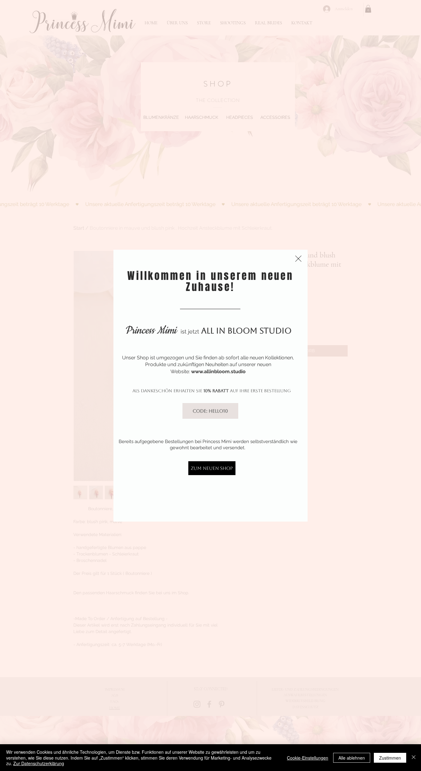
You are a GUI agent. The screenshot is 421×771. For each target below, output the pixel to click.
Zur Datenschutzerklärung (38, 763)
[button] (298, 259)
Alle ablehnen (351, 758)
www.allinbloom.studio (218, 371)
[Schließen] (413, 757)
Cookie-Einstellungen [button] (307, 758)
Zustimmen (390, 758)
